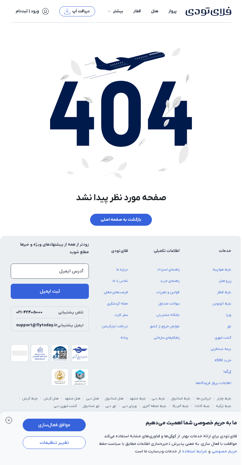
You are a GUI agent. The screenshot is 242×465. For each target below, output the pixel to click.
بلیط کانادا (202, 406)
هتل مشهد (72, 398)
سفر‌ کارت (121, 314)
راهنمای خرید (170, 280)
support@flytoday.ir (36, 325)
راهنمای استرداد (168, 269)
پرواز (173, 11)
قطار (137, 11)
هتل (154, 11)
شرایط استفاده (194, 451)
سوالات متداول (169, 303)
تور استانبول (91, 406)
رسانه (124, 337)
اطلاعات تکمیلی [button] (167, 251)
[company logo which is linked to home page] (206, 11)
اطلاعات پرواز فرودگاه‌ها (213, 383)
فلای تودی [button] (119, 251)
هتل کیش (51, 398)
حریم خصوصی (224, 451)
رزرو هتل (225, 280)
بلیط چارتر (224, 398)
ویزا (228, 314)
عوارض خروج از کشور (165, 326)
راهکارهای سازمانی (167, 337)
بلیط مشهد (138, 398)
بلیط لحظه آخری (154, 406)
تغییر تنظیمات (54, 442)
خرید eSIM (223, 360)
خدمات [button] (225, 251)
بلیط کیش (30, 398)
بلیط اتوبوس (222, 303)
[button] (115, 11)
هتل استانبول (114, 398)
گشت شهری (223, 337)
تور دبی (111, 406)
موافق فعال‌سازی (54, 425)
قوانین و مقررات (168, 292)
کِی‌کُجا (227, 371)
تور (229, 326)
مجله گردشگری (117, 303)
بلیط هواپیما (222, 269)
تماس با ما (120, 280)
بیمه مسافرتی (221, 349)
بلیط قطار (224, 292)
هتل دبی (92, 398)
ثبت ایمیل (50, 291)
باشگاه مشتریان (168, 314)
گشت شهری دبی (65, 406)
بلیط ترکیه (223, 406)
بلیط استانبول (180, 398)
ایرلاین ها (203, 398)
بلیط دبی (158, 398)
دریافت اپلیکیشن (115, 326)
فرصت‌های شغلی (116, 292)
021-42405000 (29, 312)
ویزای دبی (129, 406)
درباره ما (122, 269)
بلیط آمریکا (180, 406)
